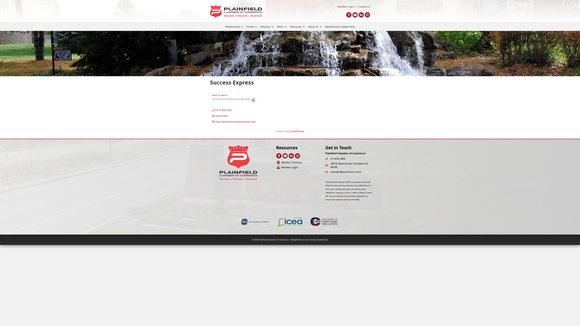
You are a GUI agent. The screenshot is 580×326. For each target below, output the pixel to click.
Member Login (345, 6)
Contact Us (364, 6)
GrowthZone (297, 131)
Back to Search (219, 95)
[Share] (253, 100)
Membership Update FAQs (340, 26)
